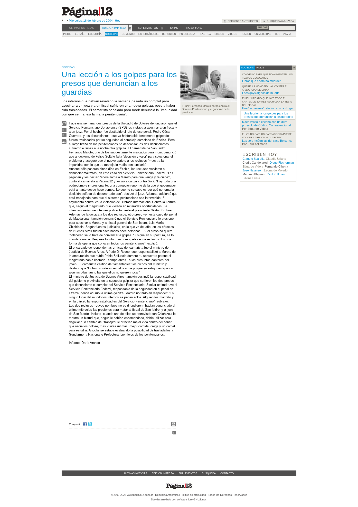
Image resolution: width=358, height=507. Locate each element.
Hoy (117, 20)
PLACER (246, 34)
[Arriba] (174, 433)
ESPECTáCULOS (148, 34)
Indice (67, 34)
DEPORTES (169, 34)
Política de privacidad (193, 494)
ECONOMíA (95, 34)
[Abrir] (130, 28)
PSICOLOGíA (187, 34)
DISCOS (219, 34)
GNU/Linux (200, 499)
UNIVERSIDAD (262, 34)
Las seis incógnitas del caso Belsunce (267, 140)
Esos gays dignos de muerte (261, 93)
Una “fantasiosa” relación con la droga (267, 108)
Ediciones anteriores (242, 21)
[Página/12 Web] (87, 17)
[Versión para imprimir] (64, 143)
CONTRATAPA (283, 34)
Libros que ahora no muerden (262, 81)
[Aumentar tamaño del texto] (64, 131)
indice (259, 67)
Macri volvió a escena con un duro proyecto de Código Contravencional (266, 123)
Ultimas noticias (135, 473)
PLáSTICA (205, 34)
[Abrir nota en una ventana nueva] (64, 125)
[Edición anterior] (62, 20)
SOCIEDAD (111, 34)
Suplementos (188, 473)
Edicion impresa (163, 473)
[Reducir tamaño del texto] (64, 136)
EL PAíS (80, 34)
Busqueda (209, 473)
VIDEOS (232, 34)
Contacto (227, 473)
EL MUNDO (128, 34)
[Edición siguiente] (67, 20)
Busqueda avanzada (279, 21)
